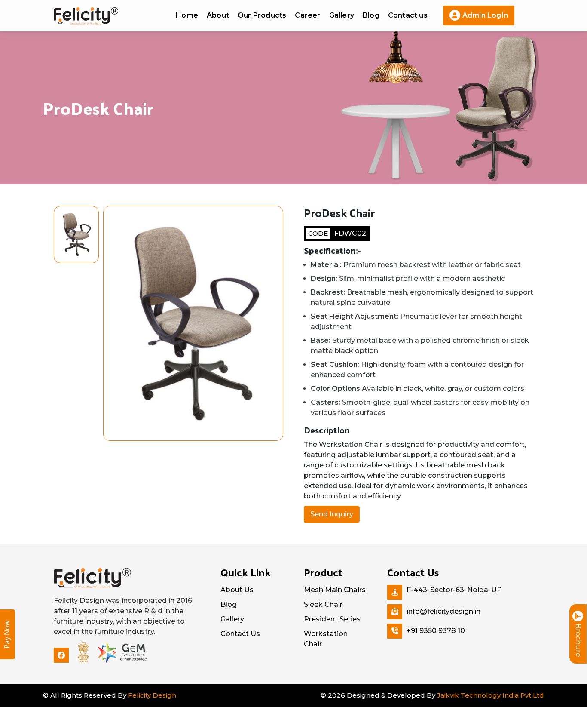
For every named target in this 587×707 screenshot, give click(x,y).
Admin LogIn (485, 15)
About (218, 15)
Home (187, 15)
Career (307, 15)
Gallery (341, 15)
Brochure (578, 640)
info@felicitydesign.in (443, 611)
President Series (332, 619)
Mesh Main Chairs (335, 590)
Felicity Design (152, 695)
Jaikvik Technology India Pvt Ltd (490, 695)
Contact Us (240, 634)
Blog (371, 15)
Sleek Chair (323, 604)
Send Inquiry (331, 514)
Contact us (408, 15)
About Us (237, 590)
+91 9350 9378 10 (436, 631)
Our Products (262, 15)
